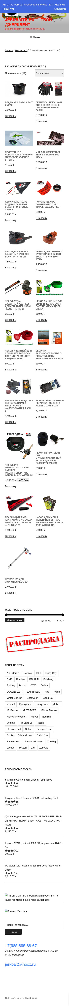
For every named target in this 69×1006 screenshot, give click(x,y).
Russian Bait (14, 729)
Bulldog (11, 685)
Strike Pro (42, 735)
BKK (9, 679)
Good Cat (48, 697)
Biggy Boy (51, 673)
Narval (34, 716)
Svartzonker (13, 741)
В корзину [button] (10, 115)
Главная (9, 49)
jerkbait (11, 704)
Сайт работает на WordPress (21, 998)
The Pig (51, 741)
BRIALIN (34, 679)
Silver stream (25, 735)
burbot (22, 685)
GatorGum (32, 697)
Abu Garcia (13, 673)
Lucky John (42, 704)
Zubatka (43, 747)
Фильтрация (14, 620)
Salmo (28, 729)
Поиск (13, 931)
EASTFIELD (33, 691)
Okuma (11, 722)
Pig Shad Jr (25, 722)
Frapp (57, 691)
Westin (10, 747)
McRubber (12, 710)
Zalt (33, 747)
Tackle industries (34, 741)
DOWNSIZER (14, 691)
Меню (36, 37)
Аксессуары (21, 49)
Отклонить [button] (60, 8)
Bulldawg (48, 679)
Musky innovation (16, 716)
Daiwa (44, 685)
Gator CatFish (14, 697)
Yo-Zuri (23, 747)
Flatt (47, 691)
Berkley (28, 673)
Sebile (10, 735)
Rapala (40, 722)
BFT (38, 673)
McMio (56, 704)
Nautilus (46, 716)
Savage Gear (44, 729)
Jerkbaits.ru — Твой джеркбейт (28, 22)
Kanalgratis (25, 704)
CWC (33, 685)
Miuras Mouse (49, 710)
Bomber (20, 679)
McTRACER (30, 710)
